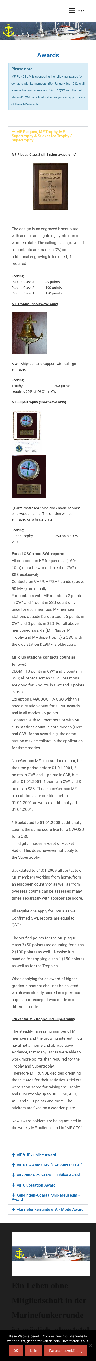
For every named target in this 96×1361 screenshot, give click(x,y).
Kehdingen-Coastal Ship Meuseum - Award (46, 1197)
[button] (48, 136)
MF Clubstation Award (36, 1185)
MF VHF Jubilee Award (36, 1155)
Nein (33, 1350)
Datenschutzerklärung (65, 1350)
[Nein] (90, 1345)
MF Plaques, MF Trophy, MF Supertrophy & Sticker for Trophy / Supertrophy (42, 135)
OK (16, 1350)
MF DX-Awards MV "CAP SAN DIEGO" (49, 1165)
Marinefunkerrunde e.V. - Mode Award (50, 1209)
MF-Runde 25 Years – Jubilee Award (48, 1175)
